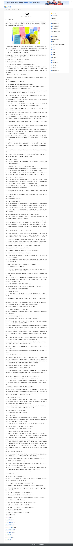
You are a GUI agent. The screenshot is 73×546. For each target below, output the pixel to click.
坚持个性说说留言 (55, 70)
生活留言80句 (8, 539)
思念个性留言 (55, 28)
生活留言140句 (9, 537)
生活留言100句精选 (9, 527)
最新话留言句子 (55, 67)
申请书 (53, 52)
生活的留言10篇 (9, 519)
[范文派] (7, 7)
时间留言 (54, 18)
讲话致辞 (13, 9)
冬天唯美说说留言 (55, 23)
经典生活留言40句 (9, 524)
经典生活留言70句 (9, 532)
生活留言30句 (8, 534)
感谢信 (53, 49)
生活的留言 (8, 517)
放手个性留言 (55, 20)
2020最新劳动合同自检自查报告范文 (59, 44)
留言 (16, 9)
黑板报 (53, 60)
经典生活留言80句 (9, 522)
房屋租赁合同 (55, 62)
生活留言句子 (55, 15)
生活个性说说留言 (55, 26)
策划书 (53, 54)
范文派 (9, 9)
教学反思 (54, 57)
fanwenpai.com (37, 544)
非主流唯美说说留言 (56, 31)
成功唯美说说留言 (55, 39)
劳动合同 (54, 65)
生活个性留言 (55, 36)
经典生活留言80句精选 (10, 529)
